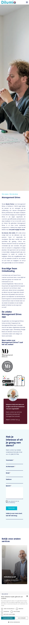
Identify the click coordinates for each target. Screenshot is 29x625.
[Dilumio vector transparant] (8, 2)
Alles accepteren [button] (7, 618)
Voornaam (10, 460)
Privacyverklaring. (10, 502)
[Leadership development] (14, 564)
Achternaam (10, 466)
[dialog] (14, 609)
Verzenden (11, 508)
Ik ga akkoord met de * (12, 502)
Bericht (8, 486)
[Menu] (27, 2)
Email (8, 473)
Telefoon (9, 479)
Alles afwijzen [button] (22, 618)
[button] (14, 622)
